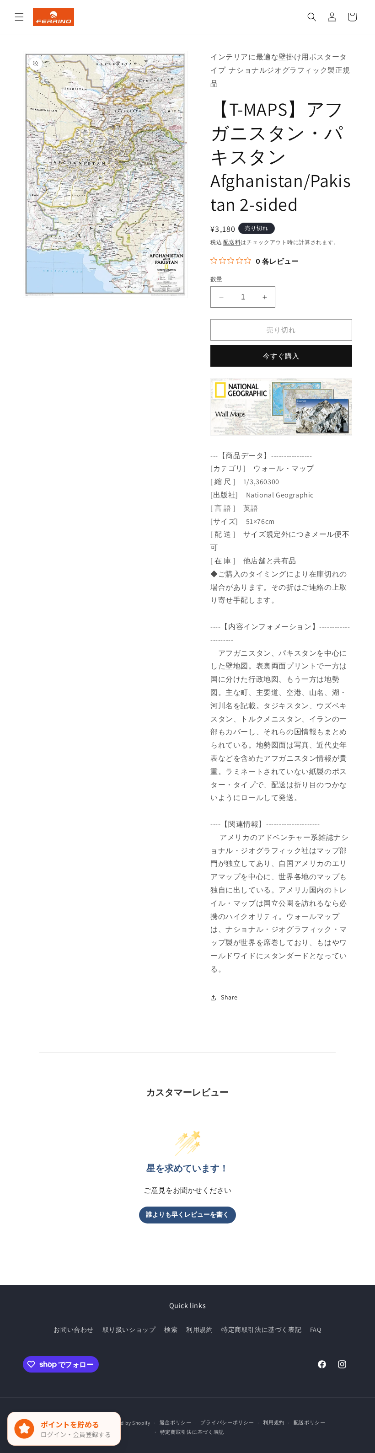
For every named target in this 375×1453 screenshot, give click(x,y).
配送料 (232, 242)
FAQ (315, 1329)
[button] (19, 17)
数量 (216, 279)
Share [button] (229, 997)
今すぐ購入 (281, 356)
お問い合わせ (74, 1329)
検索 (170, 1329)
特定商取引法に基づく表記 (261, 1329)
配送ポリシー (310, 1422)
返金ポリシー (176, 1422)
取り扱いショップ (129, 1329)
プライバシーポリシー (227, 1422)
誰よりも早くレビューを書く (187, 1214)
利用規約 (199, 1329)
